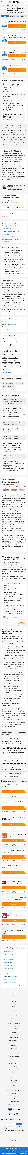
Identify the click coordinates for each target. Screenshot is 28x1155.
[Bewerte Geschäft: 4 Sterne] (9, 216)
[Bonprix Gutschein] (4, 852)
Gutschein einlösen (14, 1069)
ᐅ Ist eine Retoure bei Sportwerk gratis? (12, 457)
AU (19, 1141)
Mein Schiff (19, 354)
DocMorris (16, 348)
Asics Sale (6, 974)
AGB (14, 1098)
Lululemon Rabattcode (10, 982)
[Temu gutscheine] (4, 835)
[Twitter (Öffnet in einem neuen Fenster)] (14, 1114)
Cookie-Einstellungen (14, 1101)
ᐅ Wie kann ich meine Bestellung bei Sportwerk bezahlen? (12, 423)
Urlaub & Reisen (14, 1020)
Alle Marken (14, 1010)
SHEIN (4, 366)
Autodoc (16, 342)
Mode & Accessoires (8, 383)
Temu (21, 366)
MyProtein (15, 360)
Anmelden (19, 1123)
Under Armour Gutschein (10, 976)
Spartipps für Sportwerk (9, 226)
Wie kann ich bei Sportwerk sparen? (12, 237)
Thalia (4, 370)
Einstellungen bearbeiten (14, 1104)
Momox (4, 357)
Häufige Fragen (14, 1067)
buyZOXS (19, 345)
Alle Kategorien (14, 1032)
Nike (14, 996)
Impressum (14, 1096)
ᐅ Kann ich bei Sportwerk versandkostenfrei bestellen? (11, 437)
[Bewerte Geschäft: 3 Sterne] (7, 216)
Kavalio (11, 354)
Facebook (7, 329)
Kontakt (14, 1082)
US (9, 1141)
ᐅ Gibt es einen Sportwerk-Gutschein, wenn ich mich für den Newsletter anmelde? (12, 401)
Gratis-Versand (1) (14, 16)
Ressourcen (14, 1058)
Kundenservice (8, 327)
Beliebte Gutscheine (14, 1040)
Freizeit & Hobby (19, 383)
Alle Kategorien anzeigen (8, 389)
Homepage (7, 322)
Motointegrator (6, 360)
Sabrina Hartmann (15, 185)
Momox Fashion (13, 357)
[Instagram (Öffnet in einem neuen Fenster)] (17, 1114)
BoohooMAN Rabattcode (10, 960)
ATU (10, 342)
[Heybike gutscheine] (4, 867)
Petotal (4, 363)
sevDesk (17, 363)
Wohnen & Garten (14, 1026)
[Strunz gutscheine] (4, 932)
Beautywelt (6, 345)
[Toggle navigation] (2, 2)
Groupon (5, 354)
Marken (7, 5)
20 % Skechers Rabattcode (15, 801)
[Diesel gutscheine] (4, 915)
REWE (14, 1006)
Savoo (2, 5)
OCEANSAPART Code (9, 965)
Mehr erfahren (20, 145)
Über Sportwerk (6, 228)
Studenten (10, 386)
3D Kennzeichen (7, 338)
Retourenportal (7, 465)
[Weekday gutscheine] (4, 899)
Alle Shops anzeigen (7, 372)
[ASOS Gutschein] (4, 819)
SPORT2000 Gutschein (10, 979)
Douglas (11, 351)
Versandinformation (10, 324)
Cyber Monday (14, 1048)
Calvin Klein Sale (8, 971)
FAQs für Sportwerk (7, 234)
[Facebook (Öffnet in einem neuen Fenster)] (10, 1114)
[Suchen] (26, 1)
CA (14, 1143)
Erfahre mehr (23, 1153)
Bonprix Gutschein (8, 962)
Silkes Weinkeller (13, 366)
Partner (14, 1072)
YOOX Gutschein (8, 968)
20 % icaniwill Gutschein (14, 785)
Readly (11, 363)
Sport (4, 386)
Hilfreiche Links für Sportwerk (10, 231)
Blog (14, 1085)
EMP (17, 351)
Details (24, 29)
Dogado (5, 351)
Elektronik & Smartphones (14, 1023)
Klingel (14, 1001)
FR (15, 1141)
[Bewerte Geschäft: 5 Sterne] (11, 216)
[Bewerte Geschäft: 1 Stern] (3, 216)
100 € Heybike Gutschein (14, 866)
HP (14, 998)
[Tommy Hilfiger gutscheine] (4, 882)
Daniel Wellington (7, 348)
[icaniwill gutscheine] (4, 786)
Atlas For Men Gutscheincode (11, 957)
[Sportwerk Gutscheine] (4, 10)
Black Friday (14, 1045)
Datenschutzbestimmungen (17, 1130)
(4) (5, 16)
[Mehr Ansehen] (3, 381)
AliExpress (16, 338)
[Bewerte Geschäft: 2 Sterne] (5, 216)
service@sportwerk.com (9, 719)
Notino (14, 1004)
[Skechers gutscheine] (4, 802)
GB (12, 1141)
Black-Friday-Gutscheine (14, 1056)
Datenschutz (14, 1093)
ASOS (4, 342)
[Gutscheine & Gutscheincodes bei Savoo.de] (14, 2)
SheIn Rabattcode (8, 954)
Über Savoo (14, 1080)
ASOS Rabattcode (8, 951)
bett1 (12, 345)
